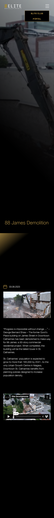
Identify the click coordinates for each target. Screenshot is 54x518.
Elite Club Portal (37, 16)
